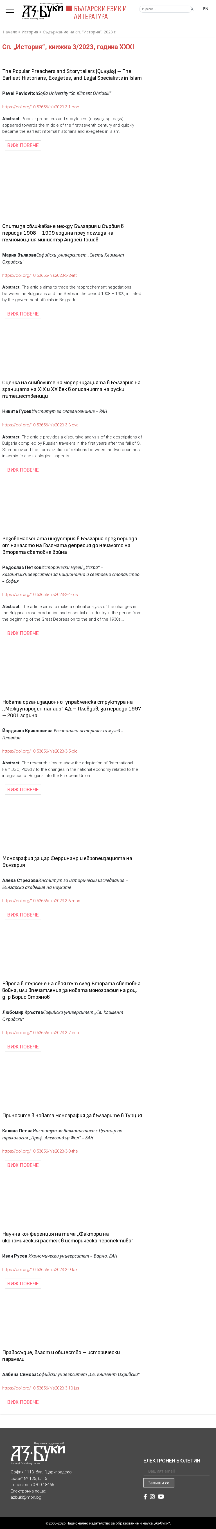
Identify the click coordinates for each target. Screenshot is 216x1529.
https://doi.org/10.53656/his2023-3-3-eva (40, 425)
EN (205, 8)
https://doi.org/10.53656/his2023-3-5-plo (40, 751)
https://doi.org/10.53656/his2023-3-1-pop (40, 106)
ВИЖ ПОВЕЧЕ (23, 145)
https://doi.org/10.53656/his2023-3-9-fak (39, 1269)
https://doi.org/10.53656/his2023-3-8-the (40, 1151)
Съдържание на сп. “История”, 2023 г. (79, 32)
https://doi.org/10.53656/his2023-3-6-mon (41, 900)
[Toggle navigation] (11, 8)
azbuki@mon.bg (26, 1497)
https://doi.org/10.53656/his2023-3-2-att (39, 275)
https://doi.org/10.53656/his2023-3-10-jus (40, 1388)
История (30, 32)
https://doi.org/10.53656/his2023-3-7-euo (40, 1032)
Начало (10, 32)
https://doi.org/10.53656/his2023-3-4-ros (40, 594)
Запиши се (158, 1482)
